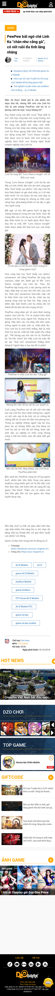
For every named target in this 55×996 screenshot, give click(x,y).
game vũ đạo (22, 615)
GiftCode (12, 777)
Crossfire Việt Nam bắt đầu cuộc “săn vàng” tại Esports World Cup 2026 (26, 697)
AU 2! (39, 565)
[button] (52, 732)
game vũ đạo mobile (26, 623)
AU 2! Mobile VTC (24, 606)
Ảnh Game (13, 860)
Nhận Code (34, 790)
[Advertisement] (27, 925)
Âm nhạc (25, 640)
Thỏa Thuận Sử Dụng (28, 984)
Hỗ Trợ (36, 958)
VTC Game (23, 643)
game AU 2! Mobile (25, 573)
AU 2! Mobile (22, 565)
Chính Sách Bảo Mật (27, 982)
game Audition (23, 590)
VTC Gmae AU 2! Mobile (27, 598)
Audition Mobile (23, 581)
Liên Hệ (19, 958)
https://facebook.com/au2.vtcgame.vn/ (30, 548)
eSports (7, 671)
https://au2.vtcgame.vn (32, 552)
